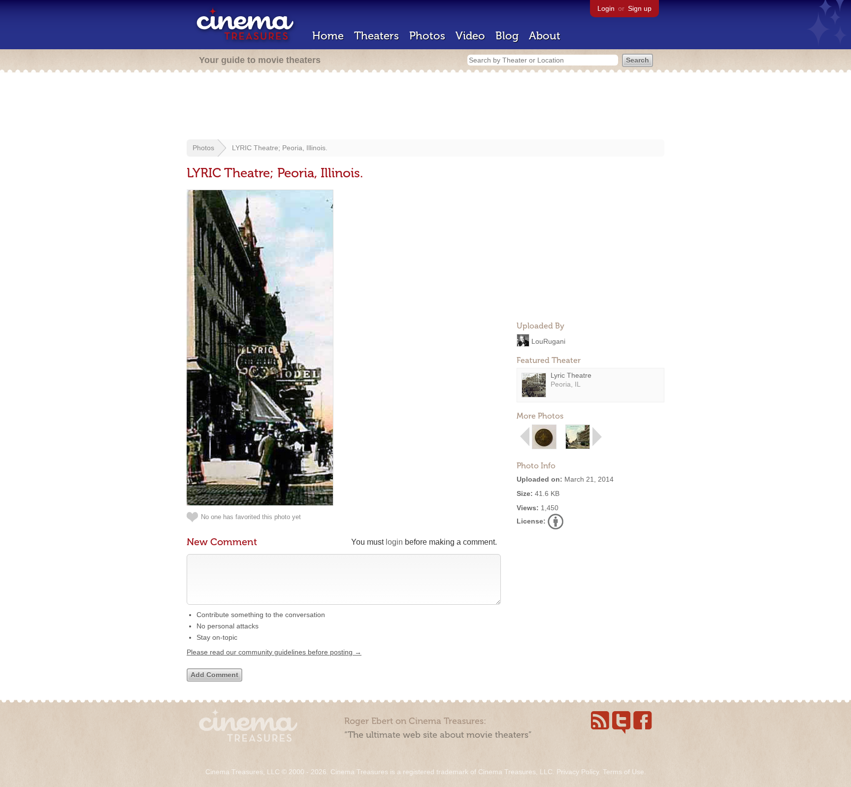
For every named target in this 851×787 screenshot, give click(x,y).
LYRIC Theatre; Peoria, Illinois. (279, 148)
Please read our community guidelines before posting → (274, 652)
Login (606, 8)
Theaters (376, 35)
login (394, 542)
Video (470, 35)
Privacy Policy (577, 772)
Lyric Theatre (571, 375)
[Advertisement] (425, 107)
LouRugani (548, 341)
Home (328, 35)
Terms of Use (623, 772)
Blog (507, 35)
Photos (427, 35)
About (544, 35)
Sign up (640, 8)
